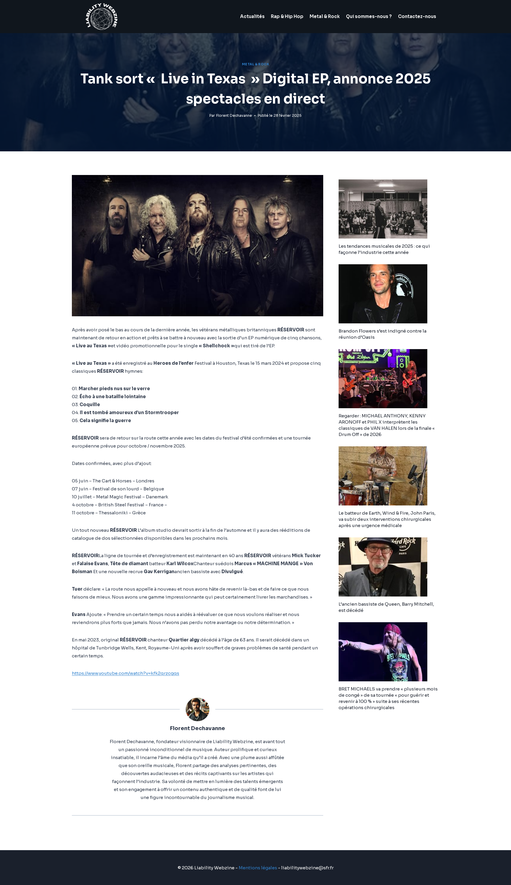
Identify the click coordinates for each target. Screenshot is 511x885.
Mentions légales (258, 868)
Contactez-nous (417, 16)
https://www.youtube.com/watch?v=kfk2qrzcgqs (125, 673)
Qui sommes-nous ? (369, 16)
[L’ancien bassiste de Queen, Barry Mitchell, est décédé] (389, 567)
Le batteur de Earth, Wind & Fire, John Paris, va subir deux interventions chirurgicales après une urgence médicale (387, 519)
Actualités (252, 16)
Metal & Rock (325, 16)
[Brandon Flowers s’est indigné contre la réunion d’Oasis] (389, 293)
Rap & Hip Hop (287, 16)
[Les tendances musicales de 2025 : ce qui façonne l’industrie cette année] (389, 209)
